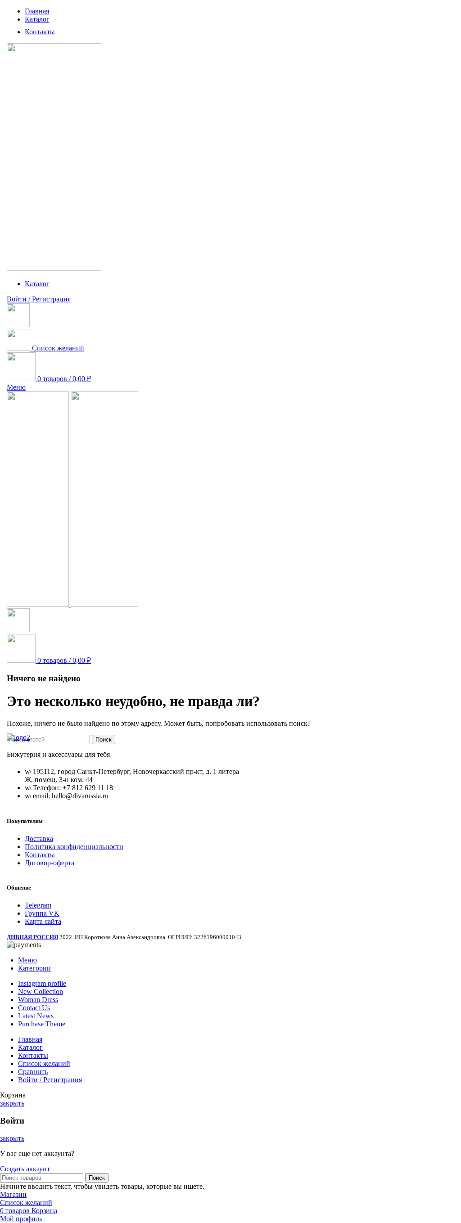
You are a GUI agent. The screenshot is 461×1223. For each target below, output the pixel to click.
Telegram (38, 905)
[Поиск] (18, 324)
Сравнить (33, 1071)
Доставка (39, 838)
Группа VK (42, 913)
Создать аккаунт (25, 1169)
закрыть (12, 1103)
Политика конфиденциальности (74, 846)
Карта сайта (43, 921)
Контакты (40, 855)
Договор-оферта (49, 863)
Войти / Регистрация (50, 1080)
